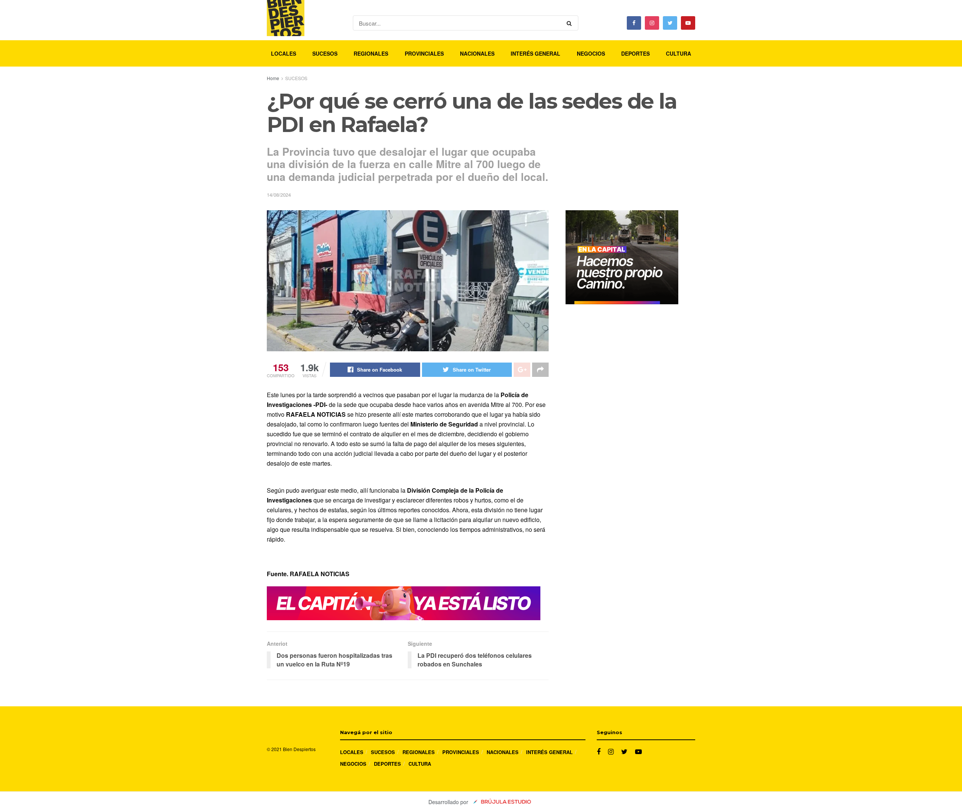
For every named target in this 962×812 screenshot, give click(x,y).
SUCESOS (324, 53)
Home (273, 78)
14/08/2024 (279, 194)
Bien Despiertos (299, 749)
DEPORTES (635, 53)
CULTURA (678, 53)
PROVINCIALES (424, 53)
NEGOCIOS (591, 53)
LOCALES (283, 53)
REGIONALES (371, 53)
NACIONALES (477, 53)
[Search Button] (570, 22)
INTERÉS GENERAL (535, 53)
